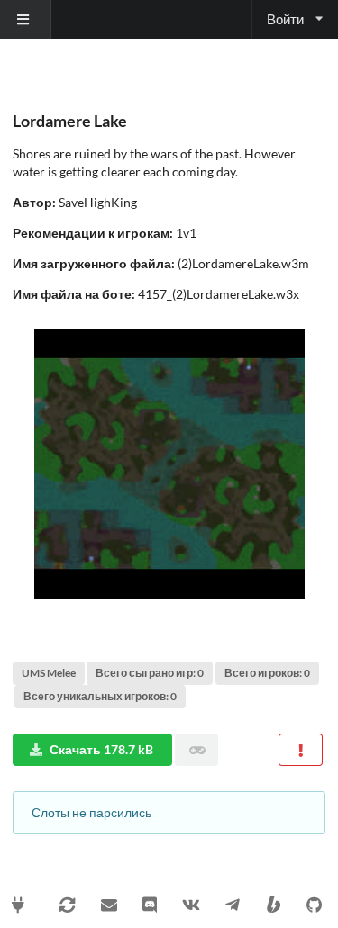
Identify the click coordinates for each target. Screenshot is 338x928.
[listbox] (25, 19)
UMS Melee (49, 673)
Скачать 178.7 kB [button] (101, 749)
